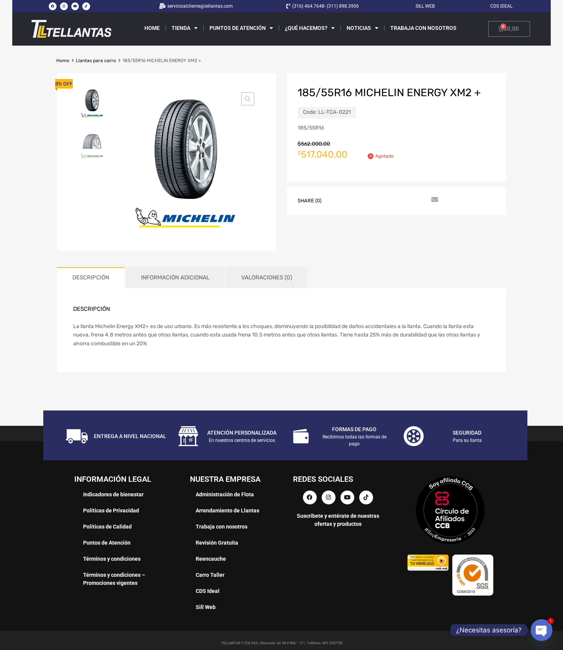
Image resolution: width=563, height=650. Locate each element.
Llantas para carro (96, 60)
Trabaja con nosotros (423, 28)
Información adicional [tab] (175, 277)
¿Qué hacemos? (306, 28)
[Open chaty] (541, 630)
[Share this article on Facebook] (337, 200)
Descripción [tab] (90, 277)
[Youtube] (75, 6)
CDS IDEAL (501, 6)
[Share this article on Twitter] (351, 200)
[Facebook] (52, 6)
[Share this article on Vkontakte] (406, 200)
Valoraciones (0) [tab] (266, 277)
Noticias (359, 28)
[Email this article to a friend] (434, 200)
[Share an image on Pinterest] (378, 200)
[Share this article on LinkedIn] (392, 200)
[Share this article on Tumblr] (420, 200)
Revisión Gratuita (217, 543)
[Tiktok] (86, 6)
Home (152, 28)
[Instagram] (63, 6)
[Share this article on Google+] (365, 200)
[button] (247, 98)
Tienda (181, 28)
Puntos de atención (237, 28)
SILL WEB (425, 6)
